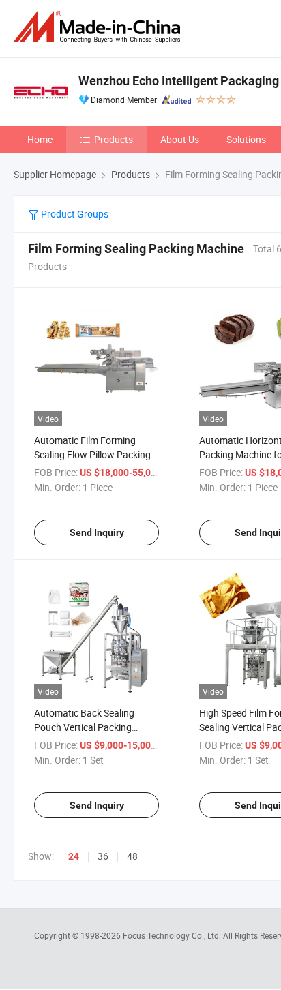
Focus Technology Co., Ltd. (173, 935)
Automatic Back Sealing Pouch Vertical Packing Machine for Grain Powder (89, 727)
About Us (179, 139)
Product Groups (73, 213)
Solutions (246, 139)
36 (103, 856)
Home (40, 139)
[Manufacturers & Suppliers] (100, 27)
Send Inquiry (97, 532)
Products (113, 139)
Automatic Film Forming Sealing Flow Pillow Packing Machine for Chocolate (92, 454)
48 (132, 856)
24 (73, 856)
